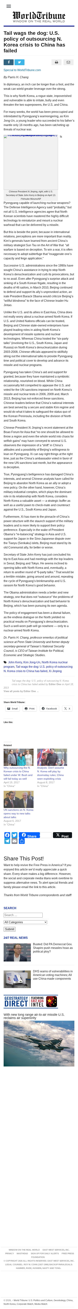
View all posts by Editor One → (21, 691)
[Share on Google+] (31, 62)
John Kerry (15, 662)
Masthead (22, 1253)
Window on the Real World (24, 1250)
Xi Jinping (55, 671)
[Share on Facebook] (9, 62)
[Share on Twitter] (20, 62)
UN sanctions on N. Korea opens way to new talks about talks (18, 813)
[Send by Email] (68, 62)
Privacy (9, 1253)
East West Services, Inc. (56, 1250)
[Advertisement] (39, 1117)
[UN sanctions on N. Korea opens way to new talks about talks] (19, 799)
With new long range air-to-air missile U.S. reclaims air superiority (34, 1016)
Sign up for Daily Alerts (45, 1253)
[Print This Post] (56, 62)
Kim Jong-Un (31, 662)
